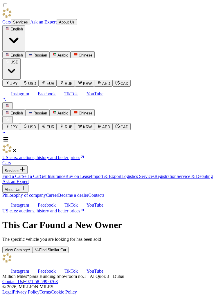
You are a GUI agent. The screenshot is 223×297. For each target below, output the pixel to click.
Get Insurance (52, 176)
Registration (165, 176)
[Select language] (7, 105)
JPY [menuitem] (14, 83)
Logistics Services (137, 176)
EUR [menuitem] (50, 83)
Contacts (96, 195)
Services (20, 22)
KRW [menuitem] (87, 83)
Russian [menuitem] (40, 55)
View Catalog (16, 250)
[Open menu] (5, 141)
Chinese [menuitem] (85, 55)
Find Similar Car (52, 250)
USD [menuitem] (32, 83)
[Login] (4, 99)
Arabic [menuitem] (62, 55)
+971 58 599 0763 (41, 281)
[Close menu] (14, 151)
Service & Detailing (195, 176)
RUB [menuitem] (69, 83)
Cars (6, 21)
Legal (7, 291)
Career (52, 195)
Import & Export (106, 176)
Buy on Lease (78, 176)
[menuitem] (13, 112)
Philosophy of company (24, 195)
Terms (45, 291)
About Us (67, 22)
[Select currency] (7, 119)
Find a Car (12, 176)
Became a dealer (73, 195)
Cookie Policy (64, 291)
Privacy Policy (26, 291)
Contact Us (12, 281)
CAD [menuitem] (124, 83)
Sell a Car (31, 176)
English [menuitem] (16, 55)
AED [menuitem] (106, 83)
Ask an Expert (43, 21)
